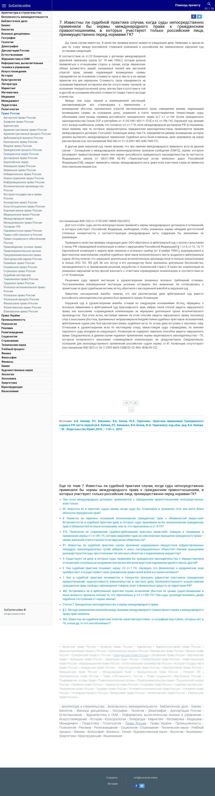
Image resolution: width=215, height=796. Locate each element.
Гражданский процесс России (23, 150)
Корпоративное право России (23, 210)
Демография (9, 46)
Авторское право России (20, 117)
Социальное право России (20, 267)
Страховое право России (19, 271)
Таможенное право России (21, 279)
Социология (9, 336)
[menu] (4, 5)
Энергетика (9, 382)
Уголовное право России (19, 295)
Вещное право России (18, 146)
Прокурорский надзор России (23, 259)
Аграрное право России (19, 121)
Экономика (8, 378)
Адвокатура (11, 125)
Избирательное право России (22, 174)
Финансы (7, 361)
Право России (10, 113)
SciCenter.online (20, 5)
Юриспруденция (11, 387)
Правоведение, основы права (23, 246)
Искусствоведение (13, 71)
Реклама (7, 328)
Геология (7, 42)
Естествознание (12, 54)
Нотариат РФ (12, 226)
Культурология (11, 79)
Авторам (113, 783)
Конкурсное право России (20, 202)
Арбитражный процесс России (23, 137)
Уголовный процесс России (21, 299)
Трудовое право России (19, 283)
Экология (7, 374)
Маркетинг (8, 88)
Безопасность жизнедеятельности (24, 17)
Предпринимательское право (22, 255)
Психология (9, 323)
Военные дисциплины (15, 33)
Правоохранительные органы (22, 250)
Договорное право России (20, 158)
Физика (6, 353)
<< (206, 8)
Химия (5, 366)
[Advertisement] (26, 445)
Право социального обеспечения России (174, 676)
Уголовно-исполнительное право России (154, 688)
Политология (10, 109)
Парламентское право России (23, 230)
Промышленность (13, 319)
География (8, 38)
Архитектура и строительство (21, 12)
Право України (10, 315)
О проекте (112, 777)
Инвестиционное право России (24, 178)
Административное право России (25, 129)
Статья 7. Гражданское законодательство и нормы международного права (110, 604)
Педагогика (9, 105)
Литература (9, 84)
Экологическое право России (22, 307)
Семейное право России (19, 263)
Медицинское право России (22, 214)
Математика (9, 92)
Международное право (18, 218)
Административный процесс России (27, 133)
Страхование (9, 340)
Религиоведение (12, 332)
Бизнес (5, 25)
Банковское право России (20, 141)
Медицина (8, 96)
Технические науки (13, 345)
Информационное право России (24, 182)
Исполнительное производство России (146, 663)
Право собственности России (23, 234)
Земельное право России (20, 170)
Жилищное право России (19, 166)
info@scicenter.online (14, 614)
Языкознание (10, 391)
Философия (8, 357)
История (7, 75)
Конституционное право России (24, 206)
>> (212, 8)
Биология (7, 29)
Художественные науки (17, 370)
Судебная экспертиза (17, 275)
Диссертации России (15, 50)
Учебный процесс (13, 349)
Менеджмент (10, 100)
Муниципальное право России (23, 222)
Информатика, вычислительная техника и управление (161, 715)
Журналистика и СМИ (15, 59)
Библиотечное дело (14, 21)
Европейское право (16, 162)
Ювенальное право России (21, 311)
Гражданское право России (21, 154)
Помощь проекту (187, 5)
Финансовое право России (21, 303)
